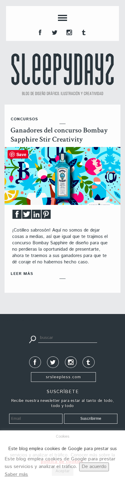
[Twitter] (27, 216)
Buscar (32, 338)
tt (54, 32)
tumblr (83, 32)
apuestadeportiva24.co (21, 319)
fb (39, 32)
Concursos (24, 119)
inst (69, 32)
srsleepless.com (63, 377)
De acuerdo (94, 466)
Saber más (16, 474)
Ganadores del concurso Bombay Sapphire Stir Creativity (59, 134)
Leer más (22, 274)
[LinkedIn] (36, 216)
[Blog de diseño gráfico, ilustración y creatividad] (62, 74)
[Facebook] (17, 216)
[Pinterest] (46, 216)
